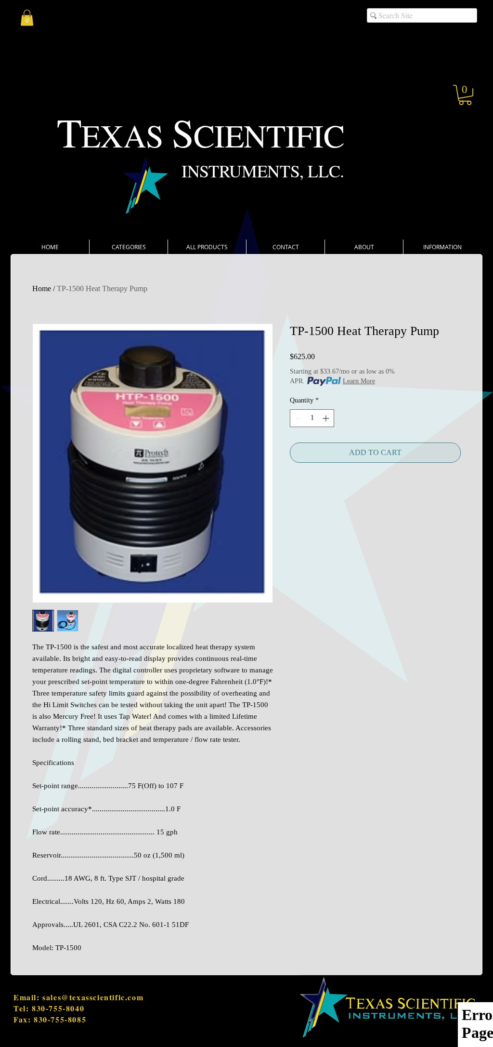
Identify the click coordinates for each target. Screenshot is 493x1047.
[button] (465, 95)
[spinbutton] (312, 418)
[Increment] (327, 418)
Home (41, 288)
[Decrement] (297, 418)
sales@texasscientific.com (92, 997)
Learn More (359, 381)
